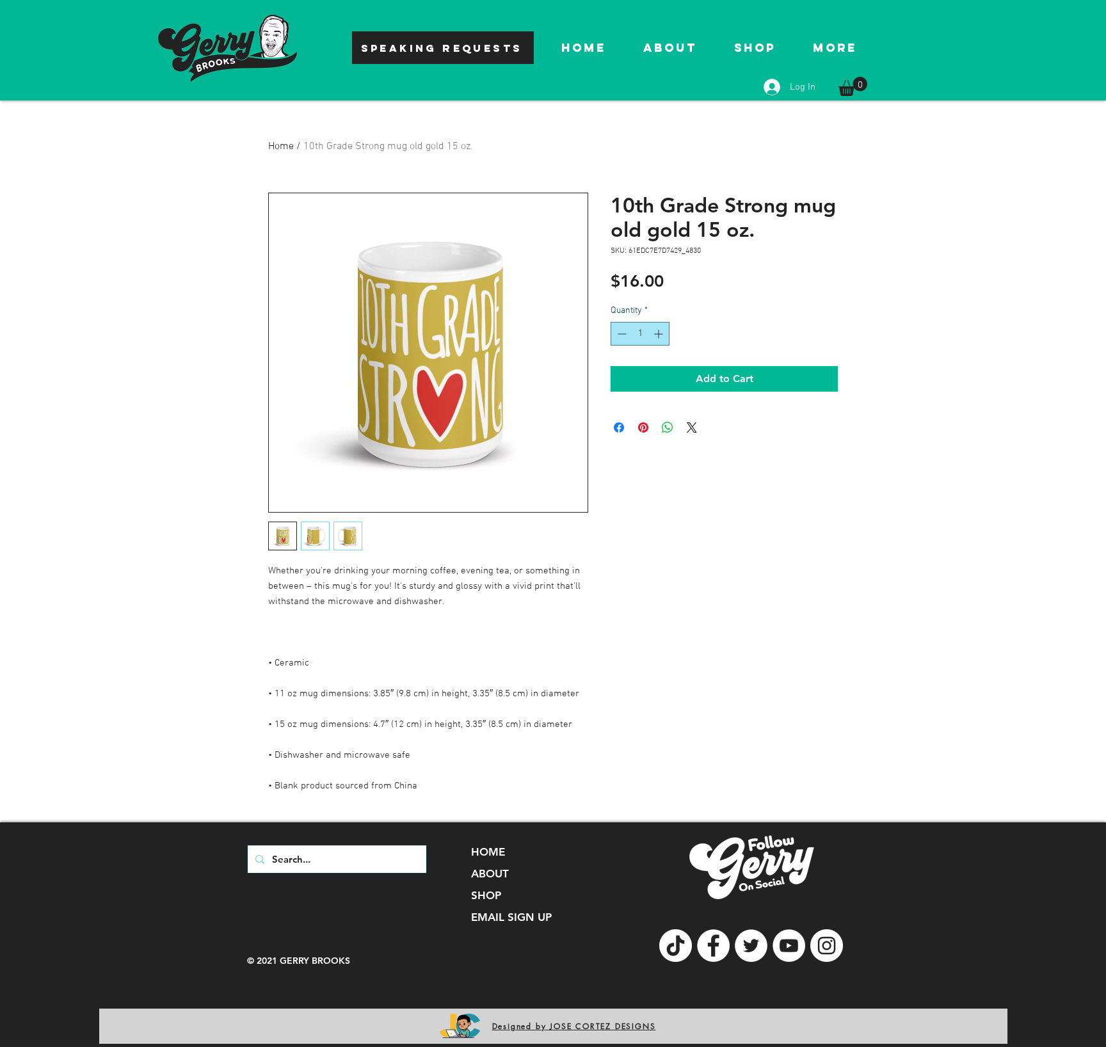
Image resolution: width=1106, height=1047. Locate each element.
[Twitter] (751, 945)
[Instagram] (826, 945)
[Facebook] (713, 945)
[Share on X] (692, 427)
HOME (488, 851)
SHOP (486, 895)
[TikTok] (675, 945)
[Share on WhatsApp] (667, 427)
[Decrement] (621, 334)
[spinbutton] (640, 334)
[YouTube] (789, 945)
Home (281, 146)
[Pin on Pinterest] (643, 427)
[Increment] (660, 334)
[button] (852, 86)
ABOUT (490, 873)
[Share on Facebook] (619, 427)
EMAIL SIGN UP (511, 917)
